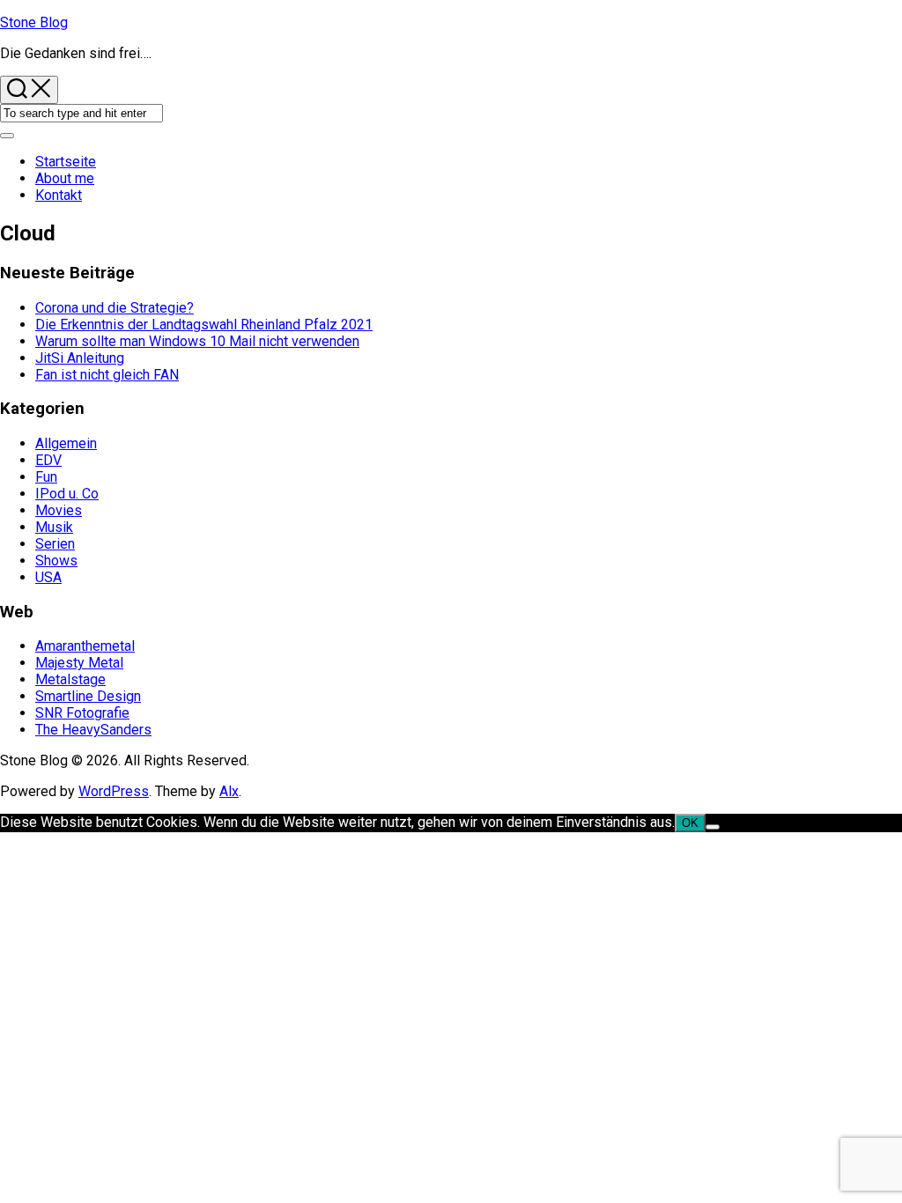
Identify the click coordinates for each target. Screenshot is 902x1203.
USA (48, 577)
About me (64, 178)
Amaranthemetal (85, 646)
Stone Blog (34, 22)
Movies (58, 510)
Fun (46, 477)
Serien (55, 543)
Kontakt (58, 195)
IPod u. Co (67, 493)
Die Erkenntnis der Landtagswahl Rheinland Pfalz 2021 (204, 324)
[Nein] (713, 827)
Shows (56, 560)
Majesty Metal (79, 662)
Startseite (65, 161)
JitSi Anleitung (79, 358)
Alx (229, 791)
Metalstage (70, 679)
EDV (48, 460)
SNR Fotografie (82, 713)
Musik (54, 527)
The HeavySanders (93, 729)
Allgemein (66, 443)
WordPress (113, 791)
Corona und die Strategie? (114, 307)
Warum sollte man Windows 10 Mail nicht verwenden (197, 341)
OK (690, 823)
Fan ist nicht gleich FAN (107, 374)
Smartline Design (88, 696)
